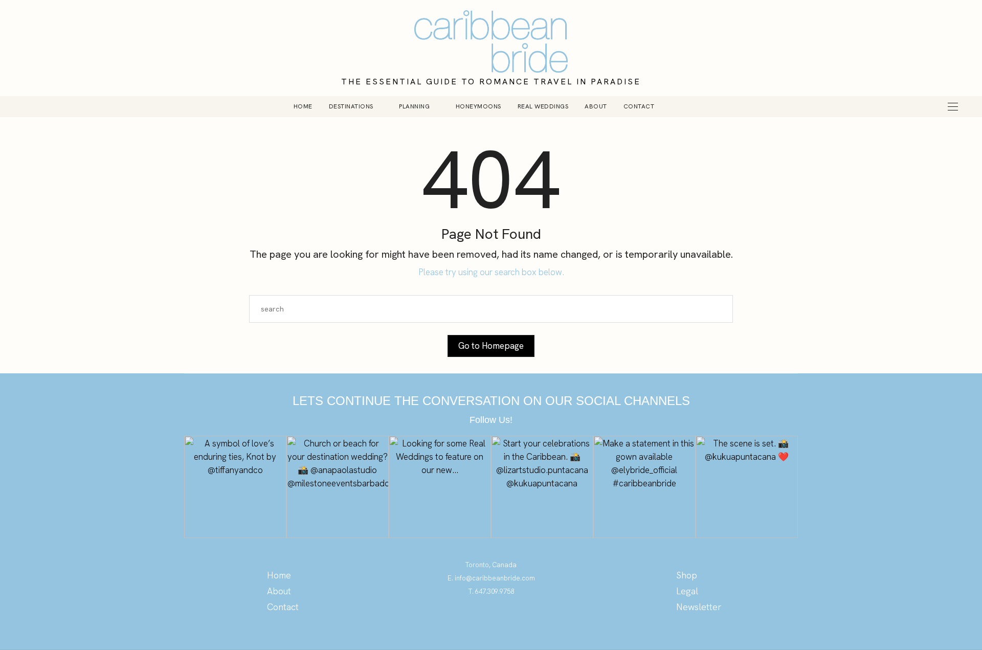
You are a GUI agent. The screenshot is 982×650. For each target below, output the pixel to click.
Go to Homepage (491, 345)
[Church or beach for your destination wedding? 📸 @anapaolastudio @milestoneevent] (337, 487)
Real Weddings (543, 106)
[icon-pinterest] (470, 622)
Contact (639, 106)
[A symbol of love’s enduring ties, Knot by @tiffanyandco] (235, 487)
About (596, 106)
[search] (680, 106)
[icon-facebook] (511, 622)
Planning (414, 106)
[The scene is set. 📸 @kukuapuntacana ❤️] (747, 487)
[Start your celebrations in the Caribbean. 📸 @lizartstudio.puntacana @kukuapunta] (542, 487)
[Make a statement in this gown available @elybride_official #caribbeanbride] (644, 487)
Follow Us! (491, 420)
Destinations (351, 106)
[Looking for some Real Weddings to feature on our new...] (440, 487)
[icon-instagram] (491, 622)
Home (303, 106)
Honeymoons (478, 106)
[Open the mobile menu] (953, 106)
